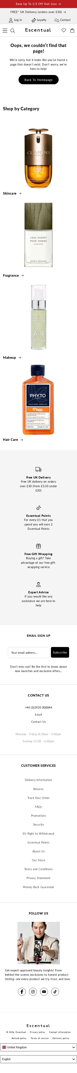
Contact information (60, 1032)
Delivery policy (61, 1038)
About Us (38, 851)
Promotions (38, 815)
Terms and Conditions (38, 869)
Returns (38, 789)
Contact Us (38, 721)
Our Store (38, 860)
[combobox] (38, 1047)
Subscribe (60, 652)
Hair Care (11, 439)
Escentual (21, 1032)
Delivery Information (38, 780)
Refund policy (19, 1038)
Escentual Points (39, 842)
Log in (18, 20)
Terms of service (40, 1038)
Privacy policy (37, 1032)
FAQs (38, 806)
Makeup (10, 357)
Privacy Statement (38, 878)
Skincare (10, 193)
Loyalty (41, 20)
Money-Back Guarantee (38, 887)
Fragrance (11, 275)
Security (38, 824)
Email (38, 714)
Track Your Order (38, 798)
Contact (65, 20)
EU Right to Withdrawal (38, 833)
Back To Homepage (38, 79)
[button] (5, 30)
